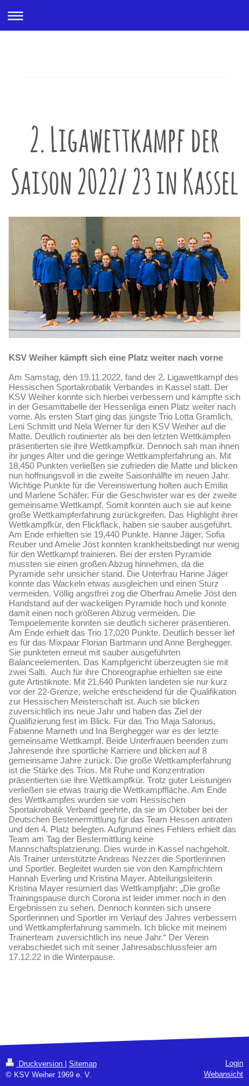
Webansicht (223, 1074)
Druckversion (40, 1063)
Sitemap (83, 1063)
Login (234, 1063)
